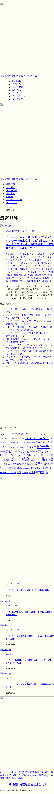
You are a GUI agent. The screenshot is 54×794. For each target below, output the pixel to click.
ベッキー (42, 272)
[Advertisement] (27, 397)
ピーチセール (6, 455)
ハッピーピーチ (17, 447)
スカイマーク (42, 442)
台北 (5, 464)
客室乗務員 (40, 275)
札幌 (31, 467)
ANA (2, 434)
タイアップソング (34, 269)
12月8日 (21, 254)
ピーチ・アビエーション (27, 455)
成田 (32, 464)
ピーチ (9, 196)
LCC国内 (10, 187)
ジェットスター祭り (33, 266)
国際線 (20, 464)
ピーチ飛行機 (41, 459)
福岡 (19, 472)
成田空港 (40, 464)
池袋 (27, 281)
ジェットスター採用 (35, 263)
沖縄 (41, 468)
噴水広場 (28, 275)
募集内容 (18, 275)
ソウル (9, 447)
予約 (1, 464)
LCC (6, 434)
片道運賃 (12, 473)
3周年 (29, 254)
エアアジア (24, 434)
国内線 (12, 463)
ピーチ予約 (45, 455)
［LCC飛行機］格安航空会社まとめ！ (19, 76)
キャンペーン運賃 (18, 439)
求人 (22, 281)
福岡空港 (25, 473)
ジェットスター (14, 199)
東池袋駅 (13, 281)
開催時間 (46, 281)
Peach (14, 434)
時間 (41, 278)
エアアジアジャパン (38, 434)
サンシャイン (45, 257)
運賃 (31, 472)
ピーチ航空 (20, 459)
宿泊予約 (10, 193)
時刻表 (25, 468)
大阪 (26, 464)
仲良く (9, 275)
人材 (50, 272)
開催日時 (35, 281)
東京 (36, 468)
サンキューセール (27, 257)
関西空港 (41, 472)
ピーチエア (33, 451)
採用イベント (18, 278)
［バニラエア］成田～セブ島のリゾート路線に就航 (27, 590)
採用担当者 (32, 278)
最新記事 (10, 184)
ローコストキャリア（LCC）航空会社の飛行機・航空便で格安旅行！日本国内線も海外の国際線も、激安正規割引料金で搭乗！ (26, 775)
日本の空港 (11, 190)
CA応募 (37, 254)
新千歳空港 (10, 468)
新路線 (19, 468)
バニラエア (11, 202)
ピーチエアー (46, 452)
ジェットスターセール (27, 442)
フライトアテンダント (25, 272)
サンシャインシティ (16, 260)
